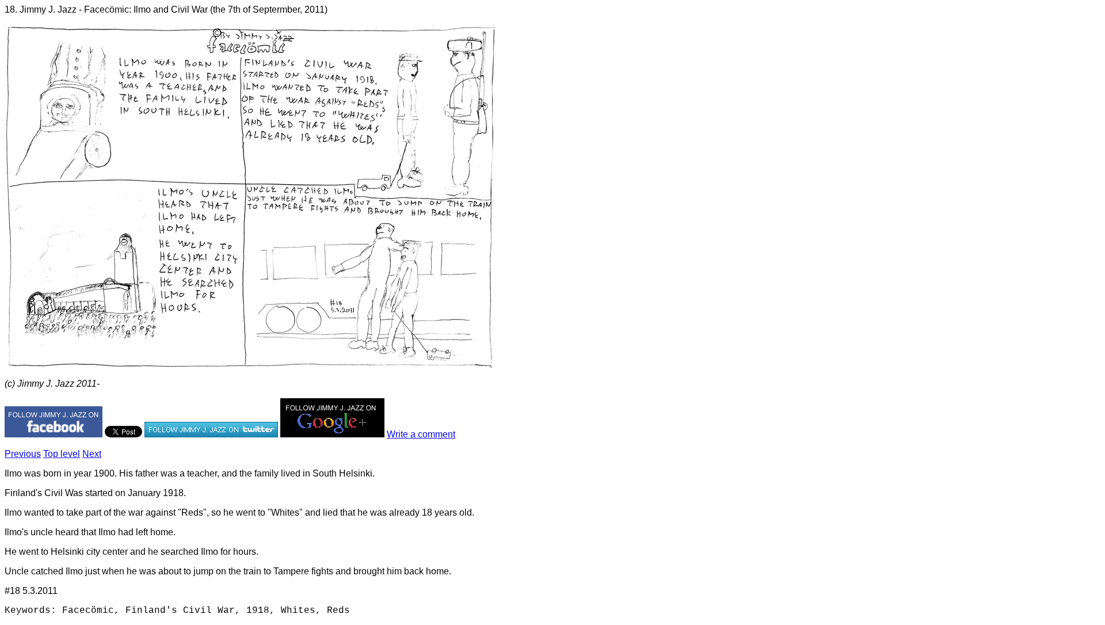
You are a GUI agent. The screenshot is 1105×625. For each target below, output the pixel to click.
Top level (61, 454)
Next (91, 454)
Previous (23, 454)
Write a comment (421, 434)
